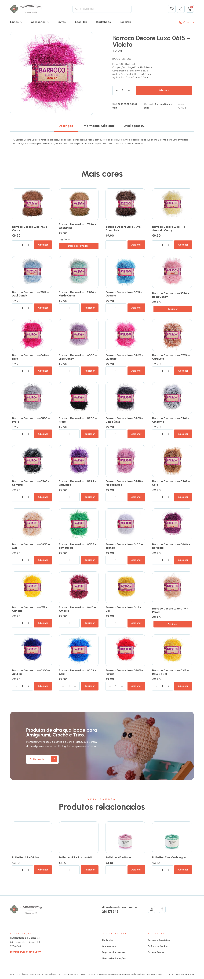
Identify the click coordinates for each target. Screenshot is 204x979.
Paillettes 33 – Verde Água (169, 857)
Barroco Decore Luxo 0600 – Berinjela (171, 546)
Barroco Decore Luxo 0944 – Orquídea (78, 482)
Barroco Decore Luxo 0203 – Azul (77, 672)
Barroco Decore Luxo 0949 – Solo (171, 482)
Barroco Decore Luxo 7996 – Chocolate (124, 228)
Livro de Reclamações (114, 958)
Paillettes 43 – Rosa (118, 857)
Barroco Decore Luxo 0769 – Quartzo (124, 356)
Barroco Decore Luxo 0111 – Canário (29, 609)
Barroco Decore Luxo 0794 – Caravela (171, 356)
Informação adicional (99, 126)
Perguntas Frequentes (113, 952)
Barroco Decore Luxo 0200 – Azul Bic (31, 672)
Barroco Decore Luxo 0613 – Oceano (124, 293)
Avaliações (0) (135, 126)
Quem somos (109, 946)
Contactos (107, 940)
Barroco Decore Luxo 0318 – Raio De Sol (170, 672)
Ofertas (188, 22)
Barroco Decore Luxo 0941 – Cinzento (170, 419)
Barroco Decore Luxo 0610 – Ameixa (77, 609)
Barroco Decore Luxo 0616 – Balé (30, 356)
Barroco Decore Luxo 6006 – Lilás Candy (78, 356)
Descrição (66, 126)
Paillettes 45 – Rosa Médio (76, 857)
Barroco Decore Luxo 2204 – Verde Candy (77, 293)
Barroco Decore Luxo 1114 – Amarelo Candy (169, 228)
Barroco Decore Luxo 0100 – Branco (124, 546)
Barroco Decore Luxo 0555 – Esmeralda (78, 546)
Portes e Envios (156, 952)
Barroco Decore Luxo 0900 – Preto (78, 419)
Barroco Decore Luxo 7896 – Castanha (77, 226)
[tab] (66, 125)
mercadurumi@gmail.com (25, 951)
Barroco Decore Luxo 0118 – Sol (124, 609)
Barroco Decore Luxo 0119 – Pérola (170, 610)
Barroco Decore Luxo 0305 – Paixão (124, 672)
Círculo (182, 107)
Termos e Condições (159, 940)
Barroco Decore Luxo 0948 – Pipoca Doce (124, 482)
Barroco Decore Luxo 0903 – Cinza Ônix (124, 419)
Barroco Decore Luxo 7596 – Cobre (31, 228)
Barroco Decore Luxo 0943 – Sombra (31, 482)
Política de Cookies (158, 946)
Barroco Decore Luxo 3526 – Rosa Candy (170, 295)
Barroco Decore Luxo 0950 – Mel (31, 546)
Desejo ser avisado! (78, 245)
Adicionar (164, 90)
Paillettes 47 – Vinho (25, 857)
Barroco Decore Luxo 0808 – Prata (31, 419)
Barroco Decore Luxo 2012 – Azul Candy (30, 293)
